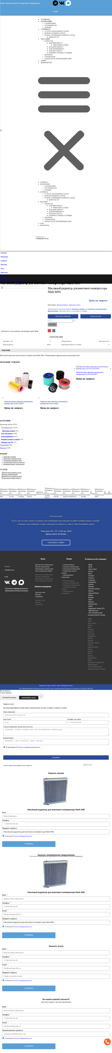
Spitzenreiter (92, 604)
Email (49, 330)
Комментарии (8, 738)
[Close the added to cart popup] (41, 696)
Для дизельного (56, 47)
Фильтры (48, 55)
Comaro (91, 578)
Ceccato (91, 576)
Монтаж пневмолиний (9, 474)
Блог (43, 61)
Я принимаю (23, 747)
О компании (50, 23)
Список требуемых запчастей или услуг (18, 727)
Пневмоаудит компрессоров (12, 476)
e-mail (6, 577)
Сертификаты (50, 25)
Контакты (46, 62)
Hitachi (90, 591)
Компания (46, 21)
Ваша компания (9, 712)
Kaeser (90, 595)
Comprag (91, 580)
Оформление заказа (29, 697)
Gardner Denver (94, 589)
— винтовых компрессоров (11, 458)
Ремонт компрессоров (54, 33)
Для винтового (55, 43)
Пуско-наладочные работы (11, 478)
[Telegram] (55, 3)
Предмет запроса (9, 828)
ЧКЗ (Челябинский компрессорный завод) (96, 614)
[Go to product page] (22, 382)
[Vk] (62, 3)
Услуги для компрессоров (56, 31)
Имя (4, 813)
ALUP (90, 567)
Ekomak (91, 587)
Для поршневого (56, 49)
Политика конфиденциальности (16, 589)
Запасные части (74, 305)
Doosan (91, 584)
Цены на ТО (54, 37)
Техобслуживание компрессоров (59, 35)
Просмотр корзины (9, 697)
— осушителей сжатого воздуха (13, 462)
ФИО (4, 895)
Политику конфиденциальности (28, 747)
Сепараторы (49, 57)
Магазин (45, 39)
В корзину (52, 324)
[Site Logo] (18, 133)
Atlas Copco (92, 569)
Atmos (90, 571)
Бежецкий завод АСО (96, 608)
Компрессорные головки (60, 53)
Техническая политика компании (16, 591)
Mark (90, 600)
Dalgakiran (92, 582)
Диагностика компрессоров (11, 472)
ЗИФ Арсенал (93, 611)
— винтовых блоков (9, 457)
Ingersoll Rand (93, 593)
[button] (64, 122)
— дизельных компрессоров (12, 460)
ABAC (90, 565)
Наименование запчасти (12, 1030)
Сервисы (45, 29)
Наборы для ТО (55, 51)
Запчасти (48, 41)
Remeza (91, 602)
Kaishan (91, 597)
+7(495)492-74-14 (9, 570)
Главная (45, 19)
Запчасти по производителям (57, 59)
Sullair (90, 606)
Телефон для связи (74, 719)
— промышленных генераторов (13, 464)
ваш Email (7, 719)
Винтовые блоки (60, 45)
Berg (90, 573)
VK (53, 330)
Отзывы (47, 27)
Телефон (6, 820)
